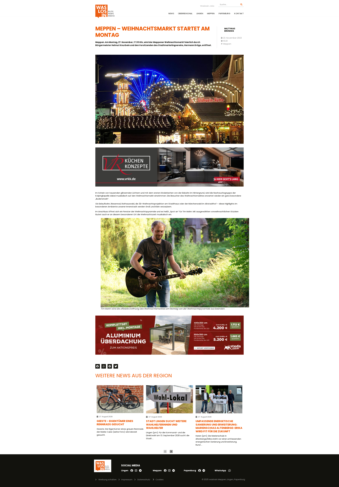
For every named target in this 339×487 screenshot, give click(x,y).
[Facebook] (131, 470)
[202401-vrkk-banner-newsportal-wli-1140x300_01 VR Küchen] (169, 185)
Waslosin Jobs (207, 6)
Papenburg (224, 13)
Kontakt (239, 13)
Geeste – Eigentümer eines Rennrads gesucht (115, 422)
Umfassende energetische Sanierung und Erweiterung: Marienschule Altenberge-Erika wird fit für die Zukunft (219, 426)
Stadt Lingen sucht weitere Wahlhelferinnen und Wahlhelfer (166, 424)
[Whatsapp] (229, 470)
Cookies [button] (160, 479)
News (171, 13)
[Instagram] (136, 470)
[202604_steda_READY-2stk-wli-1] (169, 354)
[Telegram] (140, 470)
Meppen (211, 13)
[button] (97, 366)
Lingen (200, 13)
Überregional (185, 13)
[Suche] (241, 4)
